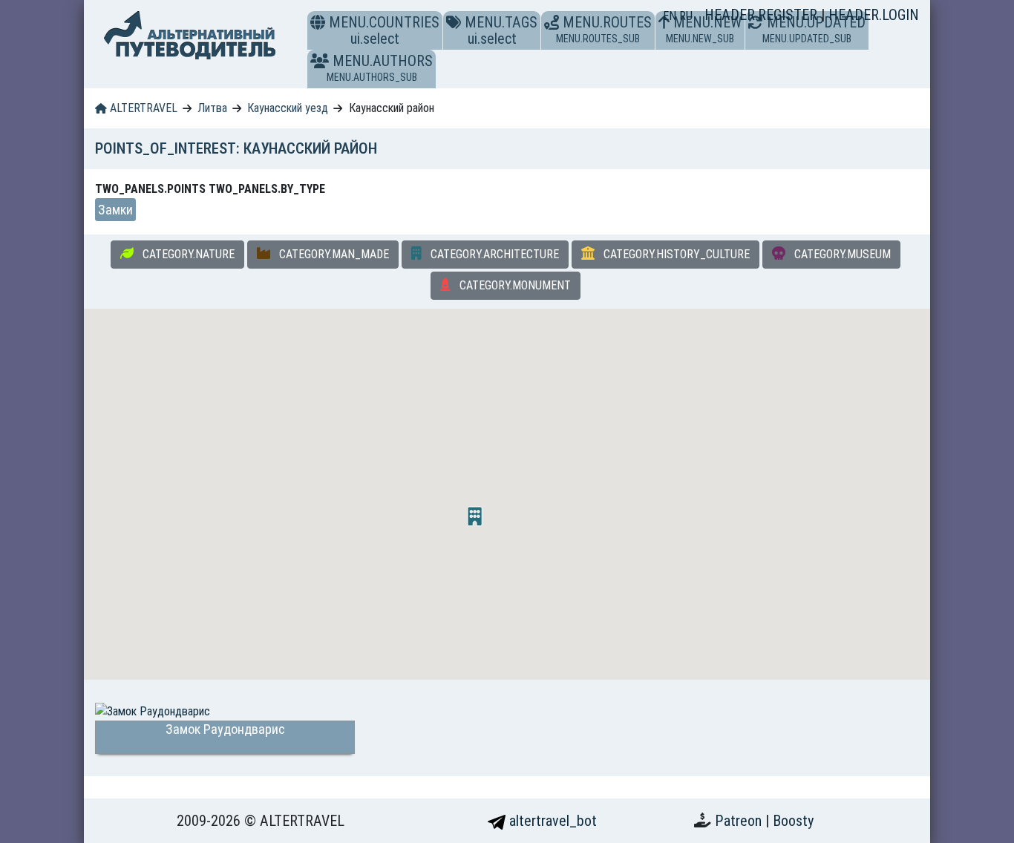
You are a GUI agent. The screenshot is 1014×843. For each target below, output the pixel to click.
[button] (319, 60)
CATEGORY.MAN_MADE (332, 254)
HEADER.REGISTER (762, 15)
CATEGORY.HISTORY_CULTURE (675, 254)
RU (686, 16)
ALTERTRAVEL (142, 108)
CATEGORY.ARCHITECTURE (493, 254)
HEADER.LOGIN (873, 15)
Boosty (793, 821)
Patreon (740, 821)
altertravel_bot (551, 821)
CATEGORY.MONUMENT (514, 285)
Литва (212, 108)
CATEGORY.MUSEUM (841, 254)
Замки (115, 209)
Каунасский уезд (287, 108)
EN (671, 16)
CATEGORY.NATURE (187, 254)
